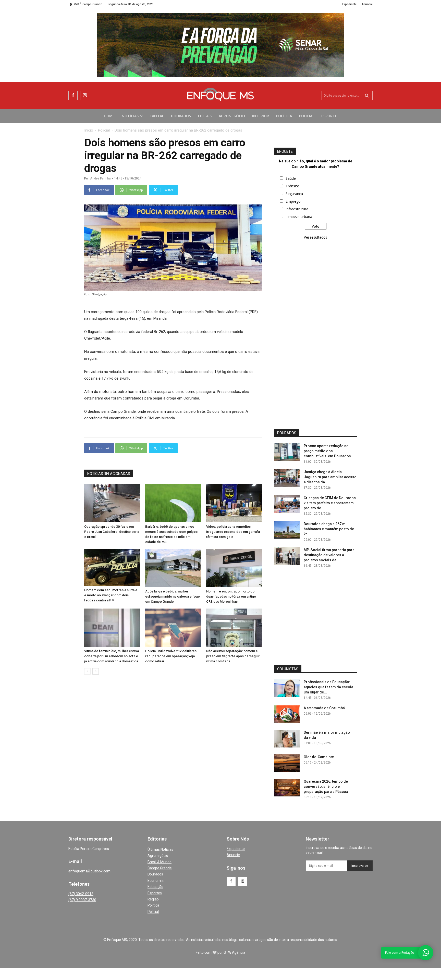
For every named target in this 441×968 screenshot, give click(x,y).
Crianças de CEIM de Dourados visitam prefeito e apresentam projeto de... (330, 503)
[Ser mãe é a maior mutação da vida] (287, 738)
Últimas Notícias (160, 849)
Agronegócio (158, 856)
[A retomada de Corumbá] (287, 714)
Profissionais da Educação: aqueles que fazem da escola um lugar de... (328, 687)
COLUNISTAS (287, 669)
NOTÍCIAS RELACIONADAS (108, 474)
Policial (104, 130)
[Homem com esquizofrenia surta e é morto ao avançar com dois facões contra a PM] (112, 567)
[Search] (367, 95)
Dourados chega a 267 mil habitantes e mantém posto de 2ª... (329, 529)
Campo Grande (160, 868)
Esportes (155, 893)
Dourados (155, 874)
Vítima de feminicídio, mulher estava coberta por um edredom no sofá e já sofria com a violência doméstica (111, 656)
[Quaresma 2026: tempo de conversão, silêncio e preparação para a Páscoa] (287, 787)
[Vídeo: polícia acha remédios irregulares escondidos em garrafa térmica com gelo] (234, 503)
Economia (156, 881)
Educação (155, 887)
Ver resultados (315, 237)
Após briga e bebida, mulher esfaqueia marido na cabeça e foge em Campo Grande (172, 596)
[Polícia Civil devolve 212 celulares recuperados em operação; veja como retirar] (173, 628)
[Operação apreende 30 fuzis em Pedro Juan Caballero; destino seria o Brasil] (112, 503)
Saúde (291, 178)
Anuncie (233, 855)
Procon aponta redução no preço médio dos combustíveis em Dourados (327, 451)
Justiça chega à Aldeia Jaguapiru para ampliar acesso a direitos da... (330, 477)
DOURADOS (286, 433)
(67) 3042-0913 (80, 894)
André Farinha (100, 178)
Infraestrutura (297, 208)
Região (153, 899)
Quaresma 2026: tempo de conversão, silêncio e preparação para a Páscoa (326, 786)
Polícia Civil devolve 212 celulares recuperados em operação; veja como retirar (171, 656)
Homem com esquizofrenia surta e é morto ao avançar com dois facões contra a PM (110, 595)
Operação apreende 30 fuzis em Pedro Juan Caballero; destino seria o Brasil (111, 532)
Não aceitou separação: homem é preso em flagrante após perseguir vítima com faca (233, 656)
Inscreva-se (359, 866)
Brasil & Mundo (160, 862)
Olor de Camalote (319, 757)
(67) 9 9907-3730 (82, 900)
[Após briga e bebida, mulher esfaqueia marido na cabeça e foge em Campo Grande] (173, 568)
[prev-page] (87, 671)
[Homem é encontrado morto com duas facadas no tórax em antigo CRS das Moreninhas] (234, 568)
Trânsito (292, 186)
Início (88, 130)
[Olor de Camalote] (287, 763)
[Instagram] (84, 95)
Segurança (294, 193)
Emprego (293, 201)
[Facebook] (73, 95)
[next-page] (95, 671)
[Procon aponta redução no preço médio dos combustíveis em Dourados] (287, 452)
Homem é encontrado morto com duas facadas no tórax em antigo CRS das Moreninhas (231, 596)
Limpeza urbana (299, 216)
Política (153, 905)
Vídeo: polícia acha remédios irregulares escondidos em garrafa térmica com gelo (233, 532)
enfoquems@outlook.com (89, 871)
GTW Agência (234, 952)
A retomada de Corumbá (324, 708)
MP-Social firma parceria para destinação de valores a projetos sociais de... (329, 555)
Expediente (236, 849)
